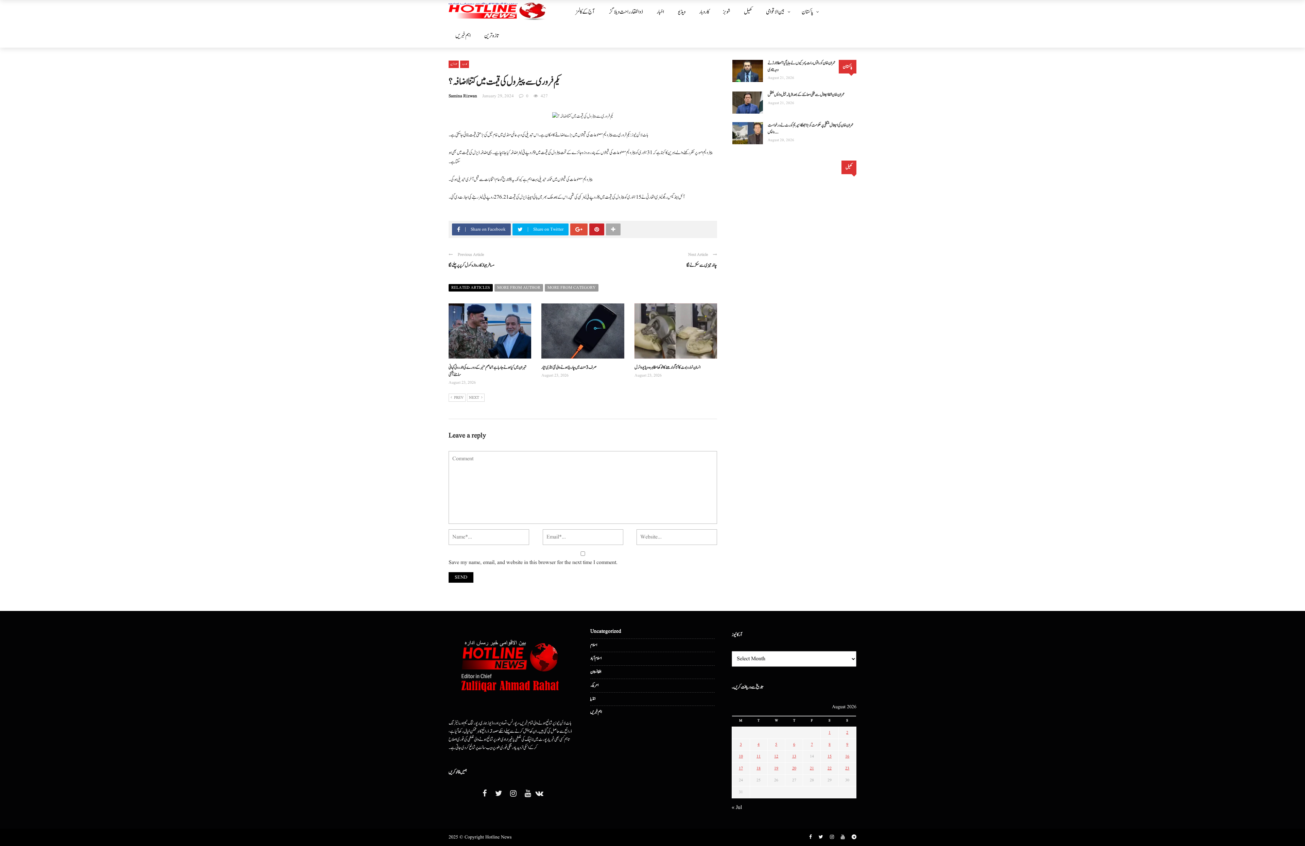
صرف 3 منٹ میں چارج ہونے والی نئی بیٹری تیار (569, 367)
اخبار (660, 12)
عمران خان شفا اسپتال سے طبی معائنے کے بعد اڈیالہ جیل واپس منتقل (806, 94)
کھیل (748, 12)
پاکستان (807, 12)
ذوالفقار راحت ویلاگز (626, 12)
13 (794, 756)
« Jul (737, 807)
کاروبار (704, 12)
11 (758, 756)
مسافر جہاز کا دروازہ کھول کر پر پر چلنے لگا (471, 265)
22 (830, 768)
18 (758, 768)
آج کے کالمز (585, 12)
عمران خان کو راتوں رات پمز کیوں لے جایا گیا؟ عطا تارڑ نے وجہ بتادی (801, 66)
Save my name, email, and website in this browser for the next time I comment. (533, 562)
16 (847, 756)
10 (741, 756)
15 (830, 756)
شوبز (726, 12)
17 (741, 768)
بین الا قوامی (775, 12)
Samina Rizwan (463, 96)
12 (776, 756)
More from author (518, 288)
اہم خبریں (463, 35)
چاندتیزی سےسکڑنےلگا (701, 265)
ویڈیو (681, 12)
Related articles (470, 288)
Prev (459, 397)
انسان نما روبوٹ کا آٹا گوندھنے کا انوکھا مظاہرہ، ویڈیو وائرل (667, 367)
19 (776, 768)
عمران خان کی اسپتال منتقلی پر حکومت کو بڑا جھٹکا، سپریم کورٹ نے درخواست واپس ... (810, 129)
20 (794, 768)
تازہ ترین (491, 35)
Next (474, 397)
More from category (571, 288)
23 (847, 768)
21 (812, 768)
